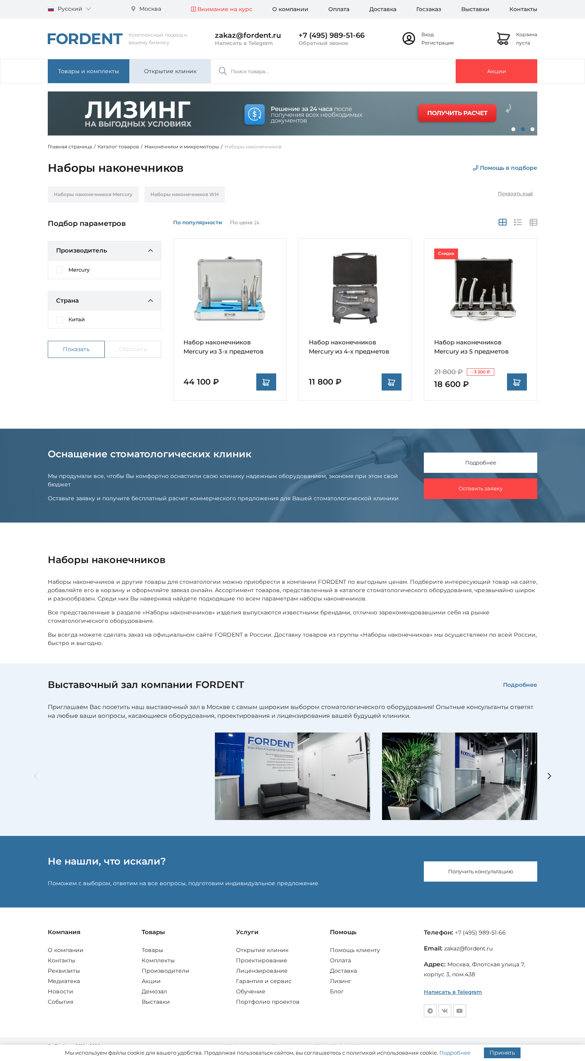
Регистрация (437, 43)
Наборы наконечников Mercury (93, 194)
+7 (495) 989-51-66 (331, 35)
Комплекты (158, 960)
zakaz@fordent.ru (248, 35)
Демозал (154, 991)
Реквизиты (64, 970)
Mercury (79, 269)
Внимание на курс (224, 9)
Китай (76, 319)
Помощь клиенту (355, 950)
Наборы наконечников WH (184, 194)
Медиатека (64, 981)
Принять (502, 1052)
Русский (70, 8)
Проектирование (261, 960)
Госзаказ (428, 9)
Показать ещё (515, 193)
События (60, 1001)
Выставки (475, 9)
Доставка (382, 9)
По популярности (197, 222)
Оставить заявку (480, 488)
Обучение (250, 991)
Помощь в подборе (507, 167)
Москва (149, 8)
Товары (152, 950)
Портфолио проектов (268, 1001)
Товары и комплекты (88, 71)
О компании (290, 9)
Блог (337, 991)
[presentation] (35, 776)
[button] (513, 129)
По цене (242, 222)
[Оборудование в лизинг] (292, 113)
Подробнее (480, 462)
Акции (496, 71)
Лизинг (340, 981)
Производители (165, 970)
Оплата (338, 9)
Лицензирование (262, 970)
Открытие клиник (170, 71)
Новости (60, 991)
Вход (427, 34)
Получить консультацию (480, 871)
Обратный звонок (323, 43)
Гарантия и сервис (264, 981)
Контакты (523, 9)
